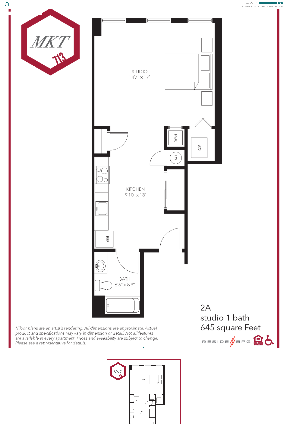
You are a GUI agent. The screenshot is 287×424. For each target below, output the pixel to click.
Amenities (256, 6)
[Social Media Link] (279, 3)
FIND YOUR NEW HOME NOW (268, 3)
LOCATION (263, 6)
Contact (281, 6)
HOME (241, 6)
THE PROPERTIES (248, 6)
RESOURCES (270, 6)
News (276, 6)
